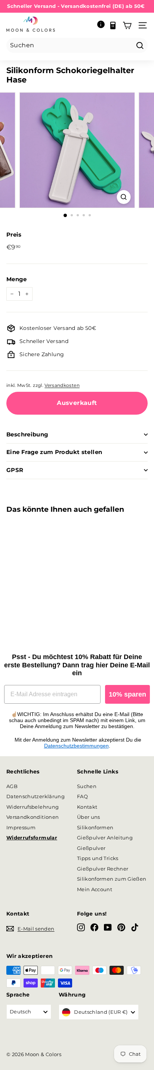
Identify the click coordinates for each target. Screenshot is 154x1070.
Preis (14, 234)
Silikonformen (95, 827)
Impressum (21, 827)
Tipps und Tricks (97, 858)
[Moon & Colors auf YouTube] (108, 927)
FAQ (82, 796)
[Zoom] (124, 197)
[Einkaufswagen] (127, 25)
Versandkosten (62, 385)
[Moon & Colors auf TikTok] (135, 927)
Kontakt (87, 807)
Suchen (86, 786)
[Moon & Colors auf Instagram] (81, 927)
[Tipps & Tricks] (100, 25)
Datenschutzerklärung (35, 796)
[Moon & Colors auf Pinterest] (121, 927)
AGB (12, 786)
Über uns (88, 817)
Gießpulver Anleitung (105, 838)
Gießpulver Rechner (102, 869)
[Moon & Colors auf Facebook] (94, 927)
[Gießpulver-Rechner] (112, 25)
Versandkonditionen (32, 817)
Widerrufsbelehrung (32, 807)
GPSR (15, 470)
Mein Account (94, 889)
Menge (16, 279)
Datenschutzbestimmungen (76, 746)
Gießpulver (91, 848)
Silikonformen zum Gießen (111, 879)
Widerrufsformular (31, 838)
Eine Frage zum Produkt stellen (54, 452)
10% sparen (127, 694)
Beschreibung (27, 434)
